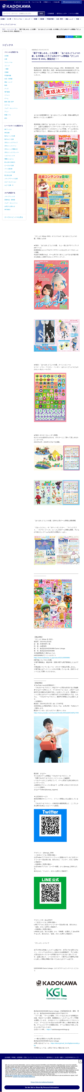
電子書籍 (7, 92)
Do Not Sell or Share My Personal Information (18, 1075)
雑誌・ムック (8, 82)
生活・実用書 (8, 79)
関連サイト (47, 2)
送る (78, 36)
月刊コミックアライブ (11, 142)
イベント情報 (74, 13)
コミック (7, 65)
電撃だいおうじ (9, 159)
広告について (28, 1057)
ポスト (61, 36)
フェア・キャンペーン (11, 108)
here (14, 1068)
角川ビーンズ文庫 (9, 136)
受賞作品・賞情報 (9, 200)
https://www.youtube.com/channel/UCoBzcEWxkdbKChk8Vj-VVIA (56, 713)
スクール (13, 24)
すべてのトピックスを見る (13, 217)
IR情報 (13, 1057)
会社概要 (7, 1057)
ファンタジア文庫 (9, 172)
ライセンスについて (39, 1057)
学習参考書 (7, 75)
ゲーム (2, 24)
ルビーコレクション (10, 182)
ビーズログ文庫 (9, 165)
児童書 (6, 72)
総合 (5, 118)
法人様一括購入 (59, 1057)
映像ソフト (7, 115)
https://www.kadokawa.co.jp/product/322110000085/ (52, 658)
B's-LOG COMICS (9, 162)
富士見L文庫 (8, 175)
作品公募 (57, 2)
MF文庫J (7, 132)
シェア (70, 36)
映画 (5, 85)
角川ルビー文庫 (9, 139)
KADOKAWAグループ (71, 1057)
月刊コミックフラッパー (11, 152)
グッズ (7, 24)
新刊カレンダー (62, 13)
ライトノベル (8, 62)
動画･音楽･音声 (9, 102)
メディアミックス (9, 196)
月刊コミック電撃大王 (11, 149)
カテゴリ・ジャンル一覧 (23, 2)
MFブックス (8, 129)
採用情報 (19, 1057)
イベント (7, 95)
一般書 (6, 69)
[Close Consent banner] (80, 1061)
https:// (49, 1029)
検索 (41, 13)
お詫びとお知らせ (9, 206)
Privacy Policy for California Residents (42, 1082)
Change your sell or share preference (24, 1076)
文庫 (5, 59)
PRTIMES (7, 209)
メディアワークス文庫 (11, 178)
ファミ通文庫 (8, 169)
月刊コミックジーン (10, 146)
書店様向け (49, 1057)
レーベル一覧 (37, 2)
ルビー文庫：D (8, 185)
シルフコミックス (9, 155)
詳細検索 (51, 13)
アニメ (6, 111)
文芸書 (6, 56)
